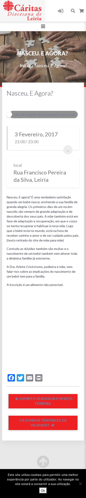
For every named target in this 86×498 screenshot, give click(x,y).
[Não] (80, 483)
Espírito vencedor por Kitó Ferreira (45, 401)
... (68, 150)
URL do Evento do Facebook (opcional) (44, 114)
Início (25, 65)
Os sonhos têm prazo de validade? (43, 422)
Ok (43, 490)
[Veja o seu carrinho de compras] (81, 11)
